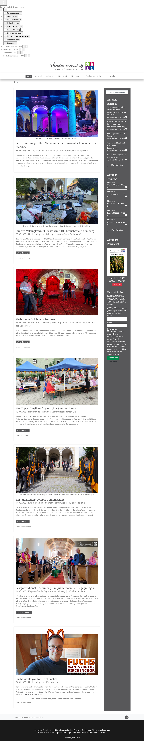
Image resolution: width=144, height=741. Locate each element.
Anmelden (38, 717)
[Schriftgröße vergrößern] (23, 49)
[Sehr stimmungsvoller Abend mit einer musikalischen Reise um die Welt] (57, 113)
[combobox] (117, 92)
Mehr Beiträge (117, 165)
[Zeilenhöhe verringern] (18, 52)
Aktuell (38, 76)
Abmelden (113, 362)
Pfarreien (75, 76)
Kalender (50, 76)
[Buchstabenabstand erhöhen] (29, 55)
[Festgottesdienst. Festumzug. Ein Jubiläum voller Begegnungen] (57, 561)
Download (117, 284)
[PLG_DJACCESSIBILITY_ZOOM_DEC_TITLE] (23, 46)
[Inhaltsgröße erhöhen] (27, 46)
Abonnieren (113, 358)
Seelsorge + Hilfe (93, 76)
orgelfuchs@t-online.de (32, 694)
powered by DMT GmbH (72, 738)
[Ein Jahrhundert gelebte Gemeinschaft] (57, 470)
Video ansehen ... (23, 612)
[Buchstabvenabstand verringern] (25, 55)
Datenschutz (29, 717)
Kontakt (111, 76)
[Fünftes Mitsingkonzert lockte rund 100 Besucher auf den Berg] (57, 201)
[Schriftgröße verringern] (20, 49)
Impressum (18, 717)
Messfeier (116, 184)
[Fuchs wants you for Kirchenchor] (57, 652)
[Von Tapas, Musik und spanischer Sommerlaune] (57, 381)
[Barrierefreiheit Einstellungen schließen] (5, 9)
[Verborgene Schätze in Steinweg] (57, 292)
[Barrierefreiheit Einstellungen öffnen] (3, 3)
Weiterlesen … (22, 253)
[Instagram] (127, 717)
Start (29, 76)
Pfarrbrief (62, 76)
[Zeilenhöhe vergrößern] (21, 52)
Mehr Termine (117, 230)
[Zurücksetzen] (2, 9)
